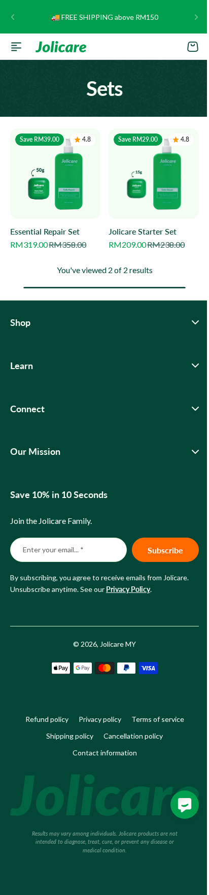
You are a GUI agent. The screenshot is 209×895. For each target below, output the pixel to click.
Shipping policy (66, 737)
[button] (12, 16)
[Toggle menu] (16, 47)
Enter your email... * (53, 551)
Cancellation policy (129, 737)
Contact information (100, 754)
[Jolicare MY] (61, 46)
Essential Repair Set (45, 231)
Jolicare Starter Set (143, 231)
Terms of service (153, 721)
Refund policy (42, 721)
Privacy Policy (128, 590)
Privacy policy (96, 721)
